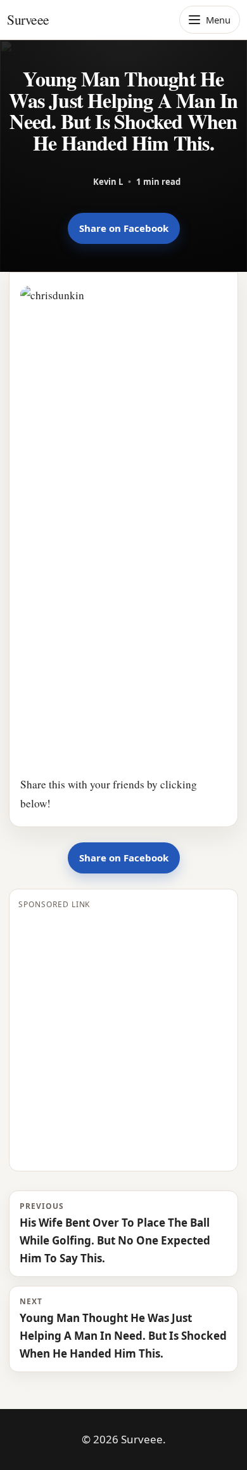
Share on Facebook (123, 228)
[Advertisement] (123, 1038)
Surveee (28, 19)
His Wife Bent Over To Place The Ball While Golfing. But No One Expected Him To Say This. (115, 1233)
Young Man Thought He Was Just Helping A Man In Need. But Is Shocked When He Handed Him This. (123, 1328)
